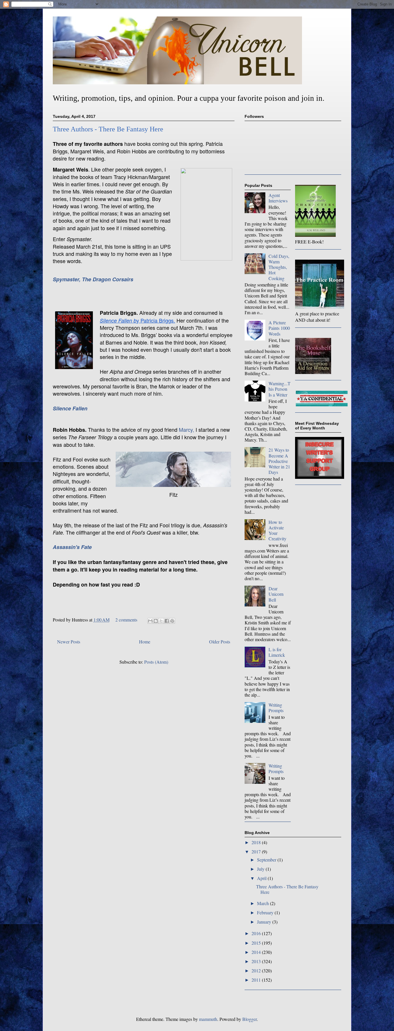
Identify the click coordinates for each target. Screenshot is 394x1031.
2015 (257, 943)
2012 (257, 970)
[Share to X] (161, 621)
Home (144, 642)
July (261, 869)
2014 (257, 952)
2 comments (126, 620)
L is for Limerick (277, 652)
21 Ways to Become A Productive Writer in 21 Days (279, 461)
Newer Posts (68, 642)
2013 (257, 961)
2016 (257, 933)
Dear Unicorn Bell (276, 593)
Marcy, (186, 429)
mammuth (208, 1019)
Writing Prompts (276, 707)
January (264, 922)
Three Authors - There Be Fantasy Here (108, 129)
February (266, 912)
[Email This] (150, 621)
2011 (257, 980)
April (262, 878)
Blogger (249, 1019)
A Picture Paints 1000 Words (279, 327)
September (267, 860)
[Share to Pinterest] (172, 621)
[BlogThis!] (156, 621)
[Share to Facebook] (167, 621)
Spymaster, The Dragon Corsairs (93, 279)
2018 (257, 842)
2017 (257, 851)
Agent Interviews (278, 198)
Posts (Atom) (156, 662)
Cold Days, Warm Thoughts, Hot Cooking (279, 267)
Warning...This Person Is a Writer (279, 388)
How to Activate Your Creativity (277, 530)
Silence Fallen (70, 408)
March (263, 903)
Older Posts (219, 642)
